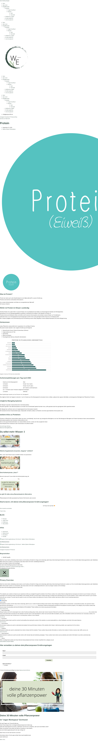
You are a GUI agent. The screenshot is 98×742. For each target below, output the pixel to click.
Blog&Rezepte (6, 6)
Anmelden (48, 660)
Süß (12, 13)
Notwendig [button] (2, 598)
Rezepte (7, 8)
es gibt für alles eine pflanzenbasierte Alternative (16, 494)
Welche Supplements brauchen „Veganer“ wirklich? (16, 451)
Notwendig (4, 600)
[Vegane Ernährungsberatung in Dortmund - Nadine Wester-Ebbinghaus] (17, 539)
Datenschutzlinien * (7, 663)
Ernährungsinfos (9, 18)
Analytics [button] (2, 626)
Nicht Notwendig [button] (4, 608)
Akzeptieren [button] (3, 566)
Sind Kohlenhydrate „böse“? (9, 472)
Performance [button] (3, 621)
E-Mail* (4, 655)
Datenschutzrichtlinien (24, 670)
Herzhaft (13, 15)
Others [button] (1, 636)
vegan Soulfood (11, 10)
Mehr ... (23, 566)
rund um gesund (9, 19)
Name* (4, 650)
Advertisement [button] (3, 631)
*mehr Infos (3, 511)
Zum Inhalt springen (4, 0)
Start (4, 3)
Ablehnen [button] (8, 566)
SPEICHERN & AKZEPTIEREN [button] (7, 641)
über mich (5, 5)
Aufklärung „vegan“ (9, 16)
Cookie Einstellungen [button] (16, 566)
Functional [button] (2, 617)
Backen (9, 11)
